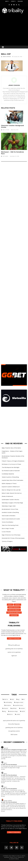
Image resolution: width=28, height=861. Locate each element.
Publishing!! (14, 615)
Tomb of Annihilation (7, 522)
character (6, 708)
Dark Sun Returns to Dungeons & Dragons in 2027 (14, 749)
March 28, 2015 (14, 129)
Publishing (20, 1)
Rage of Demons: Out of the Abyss (11, 535)
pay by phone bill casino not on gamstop (14, 720)
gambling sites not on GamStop (14, 648)
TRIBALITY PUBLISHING (14, 638)
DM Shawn (5, 156)
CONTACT (17, 604)
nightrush (14, 655)
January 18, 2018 (18, 56)
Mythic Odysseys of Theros (9, 483)
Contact (13, 1)
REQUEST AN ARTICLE (14, 607)
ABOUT (10, 604)
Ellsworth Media (14, 859)
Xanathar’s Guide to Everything (10, 512)
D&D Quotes (14, 734)
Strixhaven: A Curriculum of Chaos (11, 464)
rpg (18, 699)
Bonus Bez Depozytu (14, 724)
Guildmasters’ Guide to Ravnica (10, 499)
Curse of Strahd (6, 531)
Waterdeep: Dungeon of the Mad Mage (12, 502)
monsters (22, 708)
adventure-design (14, 711)
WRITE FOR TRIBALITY (14, 610)
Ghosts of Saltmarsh (7, 496)
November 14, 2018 (14, 156)
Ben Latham (6, 129)
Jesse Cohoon (7, 56)
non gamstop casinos (14, 731)
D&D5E (23, 711)
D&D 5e (6, 699)
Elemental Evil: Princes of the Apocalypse (13, 538)
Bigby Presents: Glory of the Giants (11, 448)
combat (18, 714)
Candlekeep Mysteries (8, 474)
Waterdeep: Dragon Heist (9, 506)
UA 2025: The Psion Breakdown (9, 764)
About (6, 1)
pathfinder (14, 708)
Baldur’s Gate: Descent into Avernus (12, 493)
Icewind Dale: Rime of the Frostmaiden (12, 480)
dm (24, 699)
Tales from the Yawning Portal (10, 525)
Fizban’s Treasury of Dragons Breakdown (13, 461)
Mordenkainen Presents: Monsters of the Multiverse (13, 456)
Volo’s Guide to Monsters (8, 515)
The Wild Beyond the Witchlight (10, 467)
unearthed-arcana (19, 705)
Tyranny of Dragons (7, 541)
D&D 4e (10, 714)
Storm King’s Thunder (8, 528)
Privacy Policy (13, 857)
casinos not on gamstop (14, 652)
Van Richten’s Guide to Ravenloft (11, 470)
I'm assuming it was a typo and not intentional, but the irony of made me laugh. (13, 766)
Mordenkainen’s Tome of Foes (10, 509)
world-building (8, 702)
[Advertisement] (14, 29)
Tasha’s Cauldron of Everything (10, 477)
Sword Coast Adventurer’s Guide (11, 519)
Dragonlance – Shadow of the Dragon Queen (12, 452)
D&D (13, 699)
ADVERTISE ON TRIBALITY (14, 612)
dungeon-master (19, 702)
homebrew (8, 705)
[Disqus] (14, 183)
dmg (5, 711)
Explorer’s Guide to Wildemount (11, 486)
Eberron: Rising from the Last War (11, 490)
